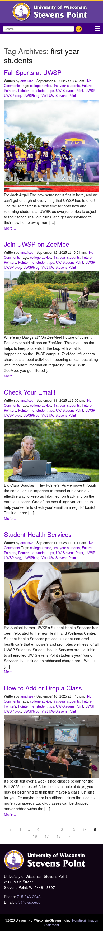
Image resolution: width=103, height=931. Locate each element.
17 (47, 836)
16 (35, 836)
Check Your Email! (29, 391)
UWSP (90, 90)
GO (79, 29)
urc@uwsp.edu (27, 902)
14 (85, 829)
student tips (45, 90)
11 (49, 829)
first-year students (66, 85)
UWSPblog (31, 95)
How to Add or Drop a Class (43, 687)
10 (37, 829)
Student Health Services (38, 534)
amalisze (26, 80)
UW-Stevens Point (69, 90)
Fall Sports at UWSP (33, 72)
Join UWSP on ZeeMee (36, 244)
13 (73, 829)
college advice (40, 85)
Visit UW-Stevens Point (58, 95)
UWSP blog (12, 95)
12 (61, 829)
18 (59, 836)
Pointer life (26, 90)
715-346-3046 (29, 896)
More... (10, 228)
